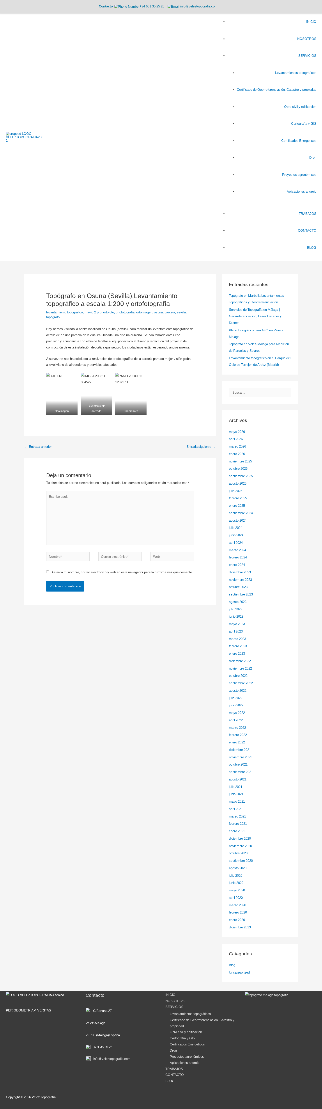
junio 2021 (236, 794)
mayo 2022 (237, 712)
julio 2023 (235, 609)
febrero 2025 (238, 498)
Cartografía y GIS (182, 1038)
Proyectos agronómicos (187, 1056)
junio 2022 (236, 705)
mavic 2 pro (93, 312)
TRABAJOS (174, 1069)
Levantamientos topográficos (190, 1014)
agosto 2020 (237, 868)
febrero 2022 (238, 735)
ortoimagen (144, 312)
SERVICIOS (174, 1007)
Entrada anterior (38, 446)
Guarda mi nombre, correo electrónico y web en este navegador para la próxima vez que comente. (122, 572)
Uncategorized (239, 972)
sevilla (181, 312)
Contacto (106, 6)
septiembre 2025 (241, 476)
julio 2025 (235, 491)
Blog (232, 965)
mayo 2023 (237, 624)
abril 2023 (236, 631)
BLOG (170, 1081)
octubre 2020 (238, 853)
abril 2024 (236, 542)
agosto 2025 (237, 483)
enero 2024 (237, 565)
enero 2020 (237, 920)
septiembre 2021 (241, 772)
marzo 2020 (237, 905)
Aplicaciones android (184, 1063)
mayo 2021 (237, 801)
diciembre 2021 (240, 750)
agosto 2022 (237, 690)
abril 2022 (236, 720)
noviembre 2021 (240, 757)
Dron (173, 1050)
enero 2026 (237, 454)
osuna (158, 312)
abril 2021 (236, 809)
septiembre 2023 (241, 594)
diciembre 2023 (240, 572)
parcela (170, 312)
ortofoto (108, 312)
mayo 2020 (237, 890)
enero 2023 (237, 653)
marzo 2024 (237, 550)
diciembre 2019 (240, 927)
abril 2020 (236, 897)
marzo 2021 (237, 816)
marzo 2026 (237, 446)
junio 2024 (236, 535)
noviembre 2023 (240, 579)
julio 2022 (235, 698)
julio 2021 (235, 787)
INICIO (170, 995)
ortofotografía (125, 312)
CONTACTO (174, 1075)
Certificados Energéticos (187, 1044)
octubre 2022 (238, 675)
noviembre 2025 (240, 461)
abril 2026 (236, 439)
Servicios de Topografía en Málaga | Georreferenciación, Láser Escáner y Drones (255, 316)
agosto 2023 (237, 602)
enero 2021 (237, 831)
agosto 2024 (237, 520)
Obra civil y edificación (186, 1032)
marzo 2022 (237, 727)
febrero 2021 (238, 823)
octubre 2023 (238, 587)
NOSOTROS (174, 1001)
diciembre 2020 (240, 838)
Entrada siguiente (200, 446)
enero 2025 (237, 505)
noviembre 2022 (240, 668)
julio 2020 (235, 875)
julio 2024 (235, 528)
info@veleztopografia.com (111, 1059)
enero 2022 (237, 742)
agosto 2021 (237, 779)
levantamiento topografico (64, 312)
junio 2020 (236, 883)
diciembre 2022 (240, 661)
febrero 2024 (238, 557)
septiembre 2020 (241, 860)
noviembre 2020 (240, 846)
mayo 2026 (237, 432)
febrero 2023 (238, 646)
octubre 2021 (238, 764)
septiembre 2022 (241, 683)
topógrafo (53, 317)
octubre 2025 (238, 468)
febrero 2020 (238, 912)
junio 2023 (236, 616)
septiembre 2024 (241, 513)
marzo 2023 (237, 639)
